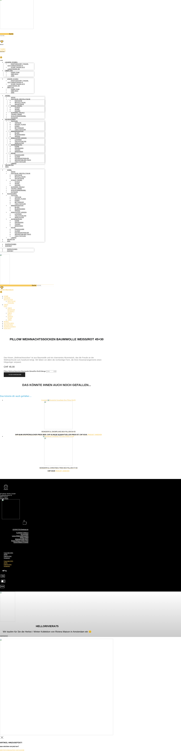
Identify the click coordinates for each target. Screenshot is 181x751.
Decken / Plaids (20, 124)
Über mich (14, 74)
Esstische (18, 101)
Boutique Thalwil (12, 302)
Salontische (19, 104)
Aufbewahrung (16, 145)
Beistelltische (20, 102)
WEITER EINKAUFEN (7, 750)
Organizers (19, 148)
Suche (11, 34)
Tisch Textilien (20, 129)
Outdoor (14, 117)
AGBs (6, 554)
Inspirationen (10, 244)
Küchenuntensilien (22, 158)
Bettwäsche (19, 128)
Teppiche (18, 123)
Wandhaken (19, 151)
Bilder (17, 133)
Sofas (13, 97)
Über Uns (9, 70)
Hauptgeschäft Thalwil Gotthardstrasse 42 (18, 64)
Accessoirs (9, 323)
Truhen (17, 150)
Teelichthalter (20, 141)
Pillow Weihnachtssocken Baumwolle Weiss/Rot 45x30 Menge (25, 371)
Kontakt (8, 246)
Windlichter (19, 143)
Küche (13, 153)
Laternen (18, 139)
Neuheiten (9, 165)
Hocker (17, 111)
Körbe (17, 146)
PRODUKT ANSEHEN (95, 435)
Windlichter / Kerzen (18, 138)
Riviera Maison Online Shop (19, 540)
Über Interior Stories (11, 309)
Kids (7, 167)
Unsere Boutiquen (8, 298)
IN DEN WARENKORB (15, 374)
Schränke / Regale (18, 112)
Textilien (14, 121)
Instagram (7, 558)
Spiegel (17, 136)
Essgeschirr (19, 155)
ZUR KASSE (20, 750)
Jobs (12, 76)
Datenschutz (8, 556)
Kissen (17, 126)
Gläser (17, 156)
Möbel (7, 95)
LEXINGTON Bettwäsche (20, 529)
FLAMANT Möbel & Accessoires (22, 533)
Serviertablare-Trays (23, 160)
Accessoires (10, 119)
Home (6, 296)
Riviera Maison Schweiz (20, 542)
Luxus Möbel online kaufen (20, 536)
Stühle (17, 107)
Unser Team (15, 72)
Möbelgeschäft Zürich (21, 539)
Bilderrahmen (20, 134)
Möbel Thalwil (24, 537)
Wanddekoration (17, 131)
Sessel (17, 109)
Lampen (13, 163)
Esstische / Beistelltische (20, 99)
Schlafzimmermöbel (18, 116)
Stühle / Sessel (16, 106)
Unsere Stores (11, 62)
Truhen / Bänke (16, 114)
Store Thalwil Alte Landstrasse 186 (16, 68)
